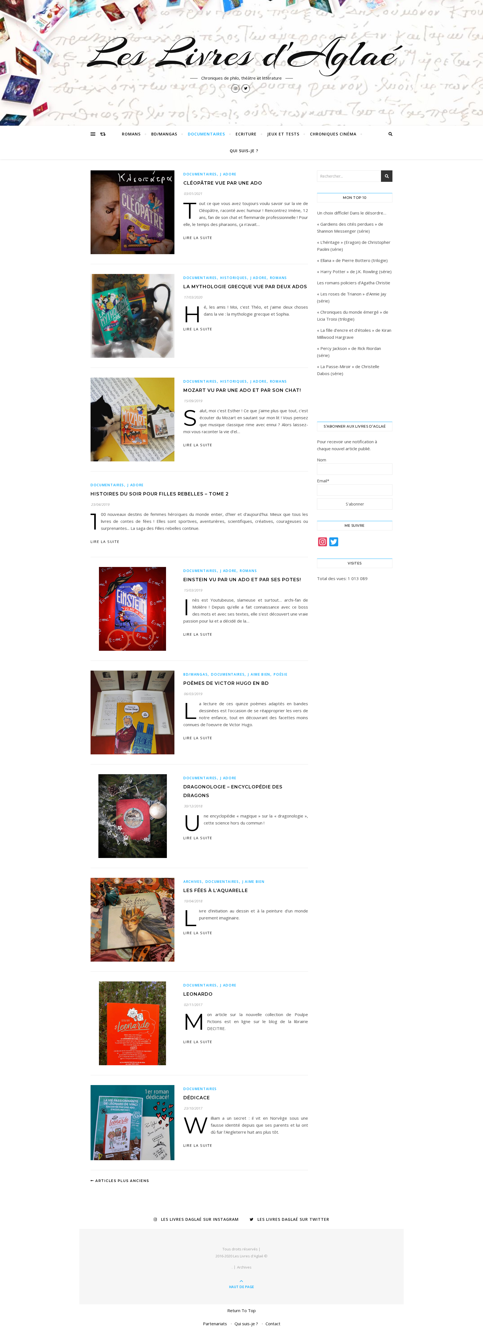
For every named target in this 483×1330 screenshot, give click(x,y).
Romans (131, 134)
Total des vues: (332, 578)
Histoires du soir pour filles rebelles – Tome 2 (160, 494)
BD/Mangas (164, 134)
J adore (228, 174)
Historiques (233, 277)
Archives (192, 881)
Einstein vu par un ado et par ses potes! (242, 579)
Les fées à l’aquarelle (215, 890)
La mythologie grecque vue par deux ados (245, 286)
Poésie (280, 674)
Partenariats (215, 1323)
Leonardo (198, 994)
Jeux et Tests (283, 134)
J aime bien (259, 674)
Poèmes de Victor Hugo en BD (226, 683)
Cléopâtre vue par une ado (222, 183)
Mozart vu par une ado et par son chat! (242, 390)
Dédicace (196, 1097)
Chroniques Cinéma (333, 134)
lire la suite (197, 237)
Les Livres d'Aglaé (242, 54)
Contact (273, 1323)
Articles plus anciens (121, 1181)
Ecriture (246, 134)
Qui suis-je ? (244, 150)
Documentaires (206, 134)
